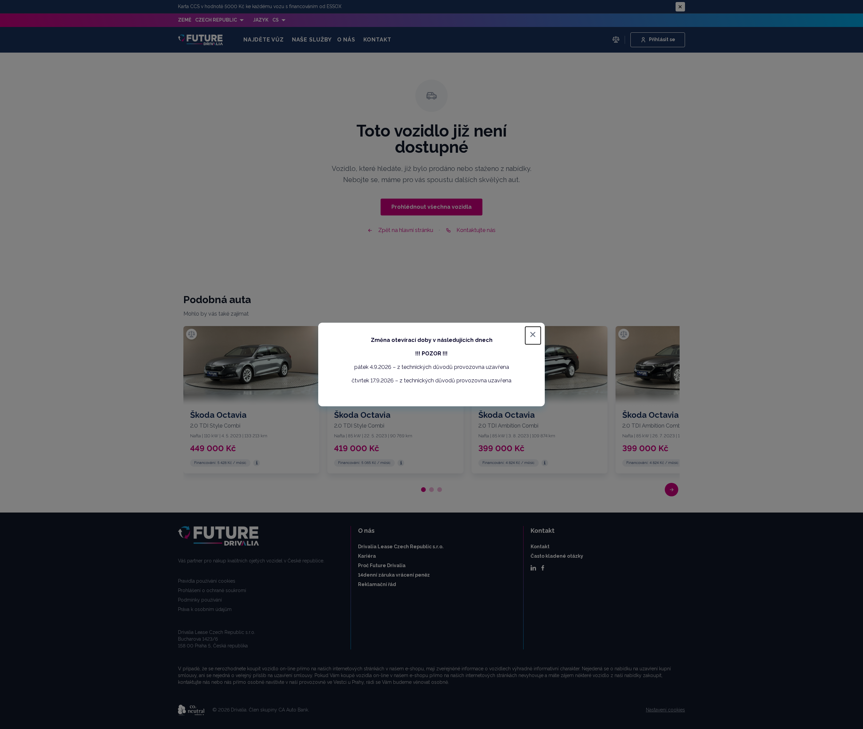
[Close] (533, 335)
